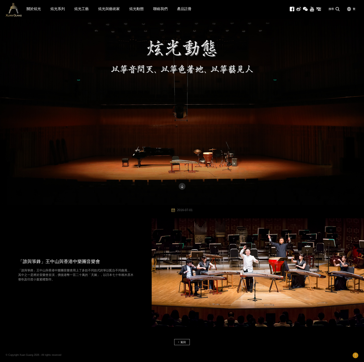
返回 (183, 342)
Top (355, 355)
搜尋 (331, 8)
